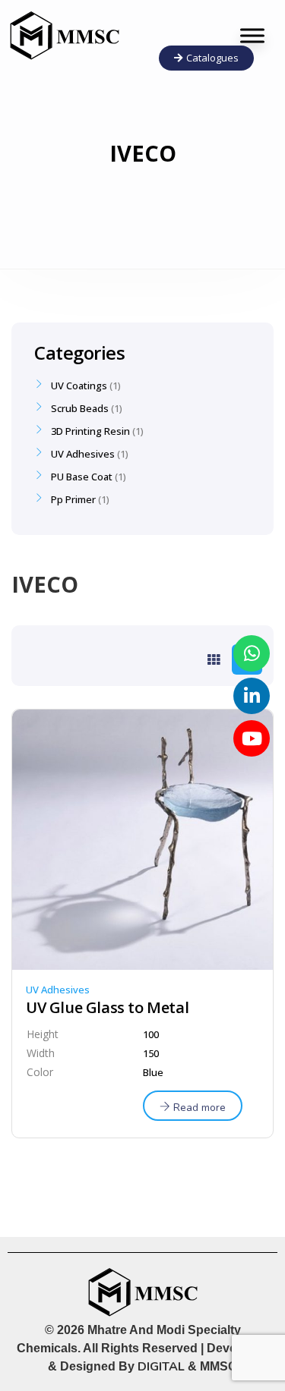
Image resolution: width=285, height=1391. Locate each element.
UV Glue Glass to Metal (107, 1008)
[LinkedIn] (251, 696)
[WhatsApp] (251, 653)
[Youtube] (251, 738)
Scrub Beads (80, 408)
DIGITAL (161, 1366)
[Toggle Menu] (252, 35)
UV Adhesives (58, 989)
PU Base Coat (81, 476)
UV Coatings (79, 385)
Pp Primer (73, 499)
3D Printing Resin (90, 431)
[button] (206, 58)
